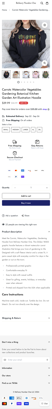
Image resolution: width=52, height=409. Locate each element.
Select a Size (6, 124)
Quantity (5, 187)
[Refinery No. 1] (26, 3)
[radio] (6, 129)
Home (4, 10)
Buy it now (26, 203)
